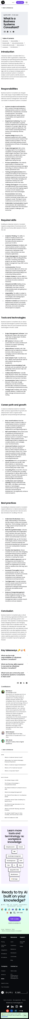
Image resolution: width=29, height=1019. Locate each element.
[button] (26, 2)
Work (13, 929)
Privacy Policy (5, 1016)
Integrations (4, 950)
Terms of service (7, 1000)
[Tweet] (10, 32)
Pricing (2, 942)
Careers (3, 971)
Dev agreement (17, 1000)
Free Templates (5, 987)
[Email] (4, 32)
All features (4, 953)
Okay (25, 1015)
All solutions (4, 957)
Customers (13, 945)
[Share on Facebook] (13, 32)
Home (2, 929)
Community (13, 956)
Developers (13, 953)
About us (3, 974)
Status (21, 946)
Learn (12, 942)
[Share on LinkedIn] (7, 32)
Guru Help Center (22, 942)
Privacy (24, 1000)
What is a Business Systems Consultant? (11, 931)
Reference (8, 929)
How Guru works (3, 946)
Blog (12, 960)
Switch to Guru (4, 983)
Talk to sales (20, 2)
